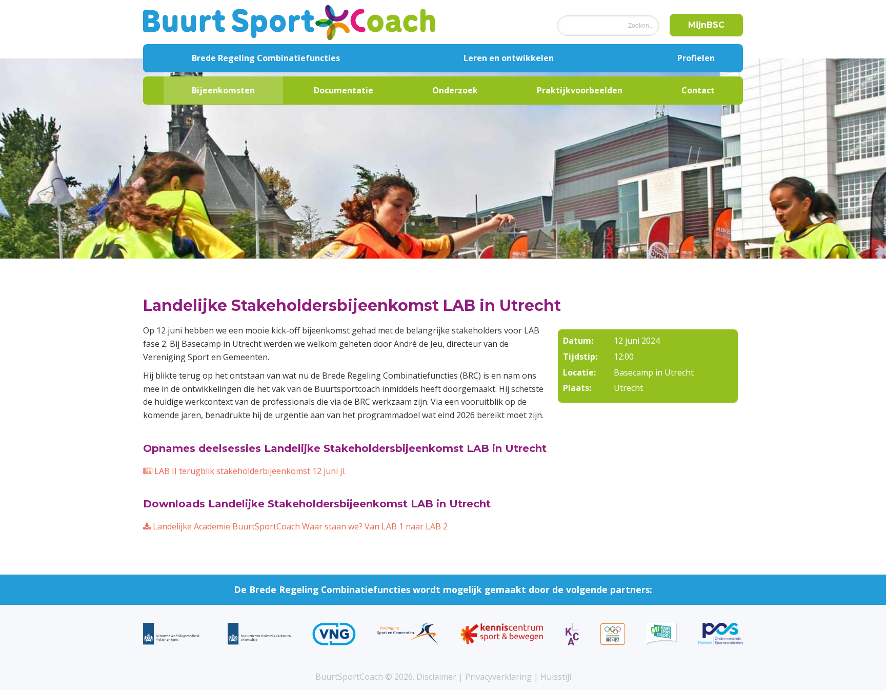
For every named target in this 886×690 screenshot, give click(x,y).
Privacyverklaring (498, 676)
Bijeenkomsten (223, 90)
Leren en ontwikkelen (509, 58)
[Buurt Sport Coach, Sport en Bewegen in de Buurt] (289, 22)
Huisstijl (555, 676)
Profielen (696, 58)
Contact (698, 90)
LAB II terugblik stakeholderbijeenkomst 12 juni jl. (249, 471)
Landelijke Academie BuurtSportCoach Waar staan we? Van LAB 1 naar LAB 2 (299, 526)
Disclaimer (436, 676)
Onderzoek (455, 90)
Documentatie (343, 90)
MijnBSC (706, 25)
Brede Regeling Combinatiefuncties (266, 58)
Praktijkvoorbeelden (579, 90)
